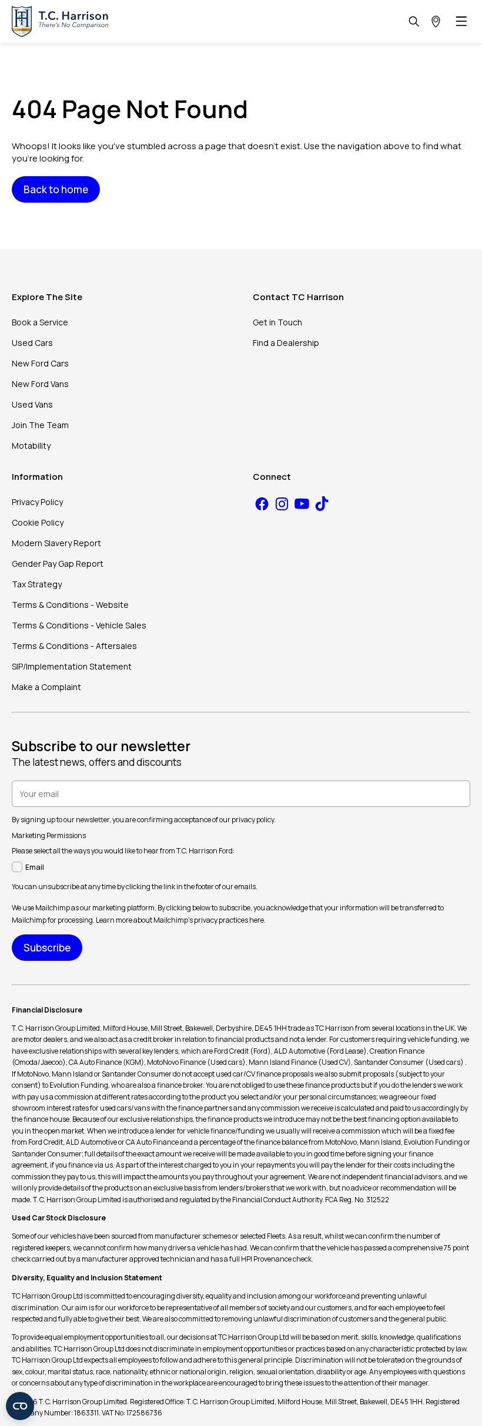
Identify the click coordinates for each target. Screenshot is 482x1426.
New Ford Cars (40, 363)
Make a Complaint (46, 686)
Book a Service (40, 322)
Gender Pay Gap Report (57, 563)
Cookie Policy (37, 522)
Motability (31, 445)
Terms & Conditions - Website (70, 604)
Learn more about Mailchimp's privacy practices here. (181, 920)
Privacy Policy (37, 501)
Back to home (56, 189)
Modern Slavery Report (56, 543)
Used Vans (32, 404)
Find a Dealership (286, 342)
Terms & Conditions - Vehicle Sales (79, 625)
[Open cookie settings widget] (20, 1406)
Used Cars (32, 342)
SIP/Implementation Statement (72, 666)
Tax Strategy (37, 584)
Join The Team (40, 425)
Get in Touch (277, 322)
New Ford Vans (40, 383)
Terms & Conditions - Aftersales (74, 645)
